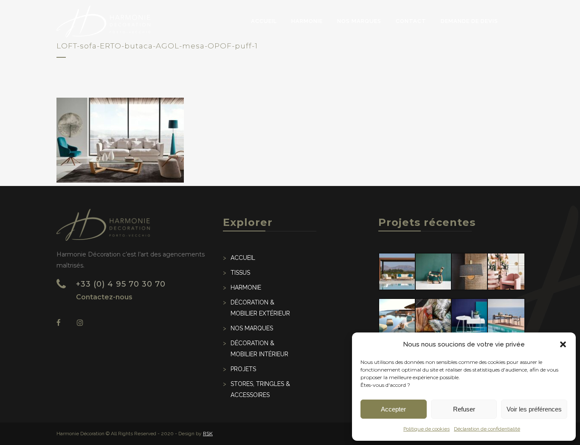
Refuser (464, 409)
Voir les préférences (534, 409)
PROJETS (243, 369)
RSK (208, 434)
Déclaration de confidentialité (487, 429)
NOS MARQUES (252, 328)
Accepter (393, 409)
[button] (563, 344)
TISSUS (240, 272)
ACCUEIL (243, 257)
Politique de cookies (426, 429)
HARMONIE (246, 287)
